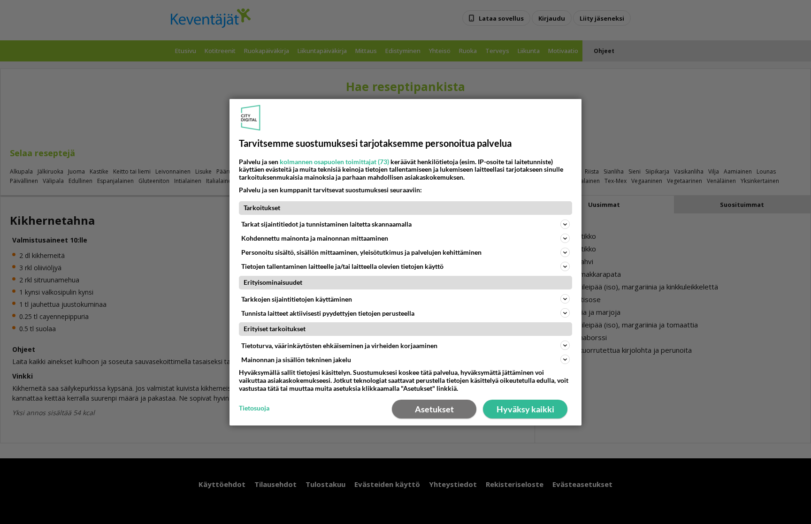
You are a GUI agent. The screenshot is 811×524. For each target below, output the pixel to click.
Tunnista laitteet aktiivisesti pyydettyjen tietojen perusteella (327, 313)
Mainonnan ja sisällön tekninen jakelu (296, 360)
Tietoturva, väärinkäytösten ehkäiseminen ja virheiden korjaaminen (339, 345)
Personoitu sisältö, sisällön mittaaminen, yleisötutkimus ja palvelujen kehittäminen (361, 252)
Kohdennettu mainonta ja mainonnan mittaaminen (314, 238)
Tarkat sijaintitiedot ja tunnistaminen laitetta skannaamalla (326, 224)
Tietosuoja (254, 408)
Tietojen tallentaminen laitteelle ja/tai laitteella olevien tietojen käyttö (342, 266)
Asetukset (434, 409)
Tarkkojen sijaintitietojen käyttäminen (296, 299)
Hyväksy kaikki (525, 409)
